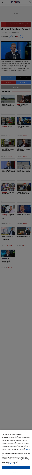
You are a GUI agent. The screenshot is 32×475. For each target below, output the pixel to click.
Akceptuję (15, 467)
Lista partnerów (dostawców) (9, 463)
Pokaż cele (16, 472)
